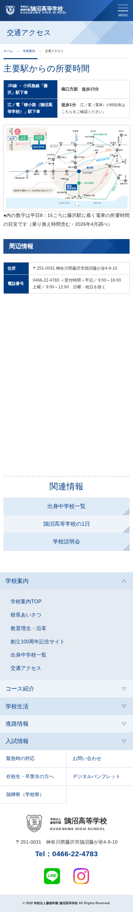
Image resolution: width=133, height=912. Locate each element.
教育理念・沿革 (28, 628)
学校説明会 (66, 541)
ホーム (8, 51)
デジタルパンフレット (96, 776)
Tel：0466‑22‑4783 (66, 854)
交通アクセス (26, 668)
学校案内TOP (26, 601)
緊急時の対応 (20, 758)
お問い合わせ (87, 758)
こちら (67, 111)
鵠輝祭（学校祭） (25, 794)
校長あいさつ (26, 615)
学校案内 (29, 51)
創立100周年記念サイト (38, 641)
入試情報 (17, 741)
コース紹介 (19, 689)
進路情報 (17, 724)
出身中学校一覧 (66, 506)
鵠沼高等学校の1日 (66, 524)
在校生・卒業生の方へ (30, 776)
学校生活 (17, 706)
